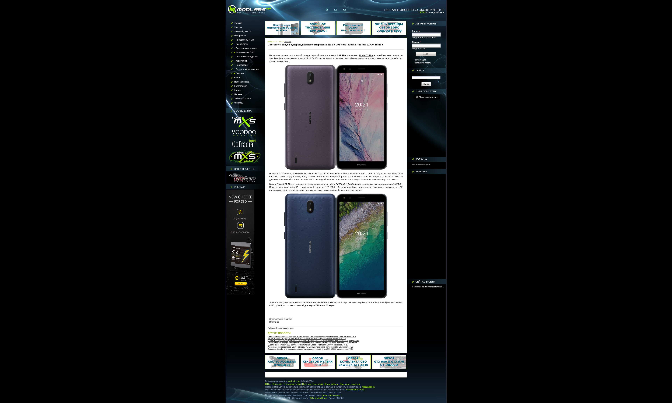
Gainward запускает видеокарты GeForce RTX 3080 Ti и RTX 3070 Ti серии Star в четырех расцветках (313, 341)
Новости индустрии (284, 328)
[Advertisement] (426, 226)
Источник (274, 322)
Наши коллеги (331, 384)
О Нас (268, 384)
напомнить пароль (423, 63)
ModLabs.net (294, 381)
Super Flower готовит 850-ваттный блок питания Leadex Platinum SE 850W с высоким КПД (307, 345)
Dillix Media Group (318, 398)
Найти (426, 84)
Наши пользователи (350, 384)
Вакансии (277, 384)
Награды (306, 384)
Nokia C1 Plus (366, 55)
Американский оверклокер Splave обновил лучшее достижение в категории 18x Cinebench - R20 (310, 347)
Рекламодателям (292, 384)
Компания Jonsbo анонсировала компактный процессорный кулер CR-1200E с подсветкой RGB (310, 349)
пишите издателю (331, 395)
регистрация (420, 60)
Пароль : (416, 42)
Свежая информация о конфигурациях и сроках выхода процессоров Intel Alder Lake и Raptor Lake (312, 336)
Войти (426, 54)
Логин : (416, 31)
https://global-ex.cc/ (355, 389)
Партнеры (318, 384)
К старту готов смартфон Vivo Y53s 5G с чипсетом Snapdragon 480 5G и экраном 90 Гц (307, 338)
